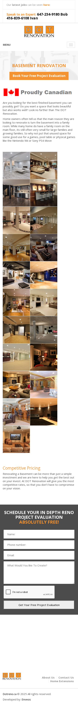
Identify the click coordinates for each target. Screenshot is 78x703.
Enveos (26, 699)
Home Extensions (62, 681)
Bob (64, 14)
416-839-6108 (18, 18)
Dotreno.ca (10, 694)
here (46, 5)
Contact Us (66, 677)
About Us (48, 677)
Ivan (34, 18)
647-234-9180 (48, 14)
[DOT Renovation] (39, 31)
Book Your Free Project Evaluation (39, 76)
